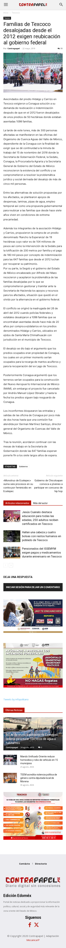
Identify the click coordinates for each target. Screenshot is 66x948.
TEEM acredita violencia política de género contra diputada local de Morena (38, 778)
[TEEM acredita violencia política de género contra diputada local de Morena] (10, 778)
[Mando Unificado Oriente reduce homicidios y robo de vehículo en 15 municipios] (10, 760)
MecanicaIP (33, 940)
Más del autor (40, 503)
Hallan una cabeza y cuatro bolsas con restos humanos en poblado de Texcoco (41, 536)
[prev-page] (5, 565)
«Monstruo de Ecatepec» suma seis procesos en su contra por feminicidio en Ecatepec (18, 486)
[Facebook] (29, 925)
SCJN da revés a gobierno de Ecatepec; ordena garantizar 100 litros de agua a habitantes (32, 739)
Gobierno (23, 466)
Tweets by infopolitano (16, 699)
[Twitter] (36, 925)
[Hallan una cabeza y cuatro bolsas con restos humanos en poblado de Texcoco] (11, 536)
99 (62, 48)
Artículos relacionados (17, 503)
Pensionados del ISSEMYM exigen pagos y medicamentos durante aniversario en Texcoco (42, 552)
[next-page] (11, 565)
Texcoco (16, 12)
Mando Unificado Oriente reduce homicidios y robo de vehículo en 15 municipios (39, 760)
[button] (5, 4)
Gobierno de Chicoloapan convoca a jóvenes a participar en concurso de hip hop (48, 486)
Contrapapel (13, 48)
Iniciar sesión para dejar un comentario (33, 587)
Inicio (5, 12)
